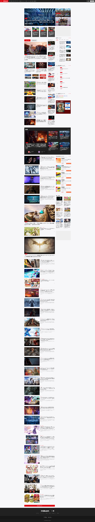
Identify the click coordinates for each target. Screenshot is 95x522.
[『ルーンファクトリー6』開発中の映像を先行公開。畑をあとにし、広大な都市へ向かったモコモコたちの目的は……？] (43, 29)
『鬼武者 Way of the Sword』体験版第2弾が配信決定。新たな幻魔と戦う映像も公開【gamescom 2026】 (47, 408)
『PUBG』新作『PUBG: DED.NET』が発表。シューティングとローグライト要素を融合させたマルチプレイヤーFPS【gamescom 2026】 (47, 261)
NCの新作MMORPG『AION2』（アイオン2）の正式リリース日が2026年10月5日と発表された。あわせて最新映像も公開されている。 (47, 169)
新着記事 (34, 40)
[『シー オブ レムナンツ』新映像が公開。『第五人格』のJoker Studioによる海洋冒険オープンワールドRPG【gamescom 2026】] (32, 322)
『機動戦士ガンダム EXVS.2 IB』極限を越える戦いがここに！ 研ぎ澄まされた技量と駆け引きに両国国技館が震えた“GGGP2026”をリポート (63, 23)
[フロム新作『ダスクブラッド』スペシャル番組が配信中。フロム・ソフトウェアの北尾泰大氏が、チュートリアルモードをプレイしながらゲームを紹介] (51, 85)
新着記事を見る (39, 505)
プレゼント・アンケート (51, 76)
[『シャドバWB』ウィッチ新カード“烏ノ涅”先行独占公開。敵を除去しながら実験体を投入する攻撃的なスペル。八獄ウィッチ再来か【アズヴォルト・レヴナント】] (51, 29)
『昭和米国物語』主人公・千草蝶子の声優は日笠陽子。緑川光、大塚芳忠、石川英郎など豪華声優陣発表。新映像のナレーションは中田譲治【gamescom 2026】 (41, 121)
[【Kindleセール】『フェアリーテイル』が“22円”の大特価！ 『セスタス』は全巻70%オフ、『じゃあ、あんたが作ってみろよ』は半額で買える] (59, 209)
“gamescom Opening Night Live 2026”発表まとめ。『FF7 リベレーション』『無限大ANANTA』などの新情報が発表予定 (39, 21)
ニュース (26, 18)
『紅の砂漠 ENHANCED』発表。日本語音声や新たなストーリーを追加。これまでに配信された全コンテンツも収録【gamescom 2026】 (62, 55)
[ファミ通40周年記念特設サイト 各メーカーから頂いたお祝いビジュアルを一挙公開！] (32, 283)
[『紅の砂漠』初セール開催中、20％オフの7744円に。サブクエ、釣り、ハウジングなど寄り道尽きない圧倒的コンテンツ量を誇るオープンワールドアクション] (32, 479)
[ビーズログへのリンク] (50, 517)
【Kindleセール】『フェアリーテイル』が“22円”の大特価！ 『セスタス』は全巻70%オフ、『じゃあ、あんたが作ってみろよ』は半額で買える (59, 214)
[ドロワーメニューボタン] (1, 1)
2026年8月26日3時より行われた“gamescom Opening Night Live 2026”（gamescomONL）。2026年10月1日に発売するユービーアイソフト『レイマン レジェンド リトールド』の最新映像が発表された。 (47, 293)
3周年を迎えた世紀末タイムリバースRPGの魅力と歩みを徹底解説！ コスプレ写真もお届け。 (47, 229)
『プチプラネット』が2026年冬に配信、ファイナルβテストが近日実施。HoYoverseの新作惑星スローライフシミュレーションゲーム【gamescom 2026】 (41, 113)
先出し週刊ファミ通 (58, 13)
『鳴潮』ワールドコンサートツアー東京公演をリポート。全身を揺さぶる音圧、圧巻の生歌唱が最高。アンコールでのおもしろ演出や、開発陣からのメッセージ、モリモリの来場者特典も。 (47, 440)
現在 (57, 39)
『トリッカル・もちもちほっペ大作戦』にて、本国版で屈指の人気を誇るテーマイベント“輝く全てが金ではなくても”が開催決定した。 (47, 488)
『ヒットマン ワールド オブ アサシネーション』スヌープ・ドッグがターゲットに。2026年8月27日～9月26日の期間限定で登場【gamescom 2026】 (47, 177)
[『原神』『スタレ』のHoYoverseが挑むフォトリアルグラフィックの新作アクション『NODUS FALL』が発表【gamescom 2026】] (68, 51)
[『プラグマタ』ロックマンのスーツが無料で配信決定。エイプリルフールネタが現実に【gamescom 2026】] (32, 332)
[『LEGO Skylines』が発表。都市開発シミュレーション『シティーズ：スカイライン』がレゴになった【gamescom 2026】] (30, 84)
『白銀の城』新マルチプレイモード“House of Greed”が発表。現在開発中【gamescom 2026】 (41, 106)
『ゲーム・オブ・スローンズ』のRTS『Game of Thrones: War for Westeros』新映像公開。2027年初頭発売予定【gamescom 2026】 (64, 137)
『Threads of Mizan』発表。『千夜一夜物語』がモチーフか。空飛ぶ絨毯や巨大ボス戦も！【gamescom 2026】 (39, 224)
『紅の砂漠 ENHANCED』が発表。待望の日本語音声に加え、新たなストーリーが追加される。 (47, 341)
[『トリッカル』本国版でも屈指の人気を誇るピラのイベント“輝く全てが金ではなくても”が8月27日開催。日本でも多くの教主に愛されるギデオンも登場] (32, 488)
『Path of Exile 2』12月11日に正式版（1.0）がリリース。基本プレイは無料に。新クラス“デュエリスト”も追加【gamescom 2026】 (41, 70)
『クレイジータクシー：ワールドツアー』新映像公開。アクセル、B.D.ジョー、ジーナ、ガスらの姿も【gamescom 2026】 (41, 90)
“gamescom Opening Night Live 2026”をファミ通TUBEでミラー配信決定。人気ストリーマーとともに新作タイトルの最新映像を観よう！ (51, 58)
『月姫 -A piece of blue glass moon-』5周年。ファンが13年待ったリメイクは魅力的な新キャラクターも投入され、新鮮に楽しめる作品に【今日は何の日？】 (47, 427)
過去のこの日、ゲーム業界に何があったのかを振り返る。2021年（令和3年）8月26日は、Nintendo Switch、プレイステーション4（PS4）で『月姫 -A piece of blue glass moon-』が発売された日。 (47, 430)
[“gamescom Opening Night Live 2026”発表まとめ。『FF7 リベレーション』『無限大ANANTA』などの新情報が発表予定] (39, 17)
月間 (64, 39)
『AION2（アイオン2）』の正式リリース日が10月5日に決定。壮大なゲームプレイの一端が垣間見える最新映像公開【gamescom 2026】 (47, 167)
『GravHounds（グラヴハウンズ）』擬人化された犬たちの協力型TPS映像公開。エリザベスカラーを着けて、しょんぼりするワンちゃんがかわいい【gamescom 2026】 (35, 57)
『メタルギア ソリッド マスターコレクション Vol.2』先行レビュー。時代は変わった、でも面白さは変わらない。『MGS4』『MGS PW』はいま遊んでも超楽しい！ (51, 48)
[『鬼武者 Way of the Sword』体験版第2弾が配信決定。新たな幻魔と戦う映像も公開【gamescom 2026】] (32, 410)
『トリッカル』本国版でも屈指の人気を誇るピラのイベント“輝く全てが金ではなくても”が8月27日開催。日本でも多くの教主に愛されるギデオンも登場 (47, 486)
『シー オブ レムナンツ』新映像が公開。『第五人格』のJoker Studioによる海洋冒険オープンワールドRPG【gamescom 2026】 (47, 320)
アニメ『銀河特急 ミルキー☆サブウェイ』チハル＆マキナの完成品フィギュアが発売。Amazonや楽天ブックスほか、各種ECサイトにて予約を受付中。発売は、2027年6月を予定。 (47, 449)
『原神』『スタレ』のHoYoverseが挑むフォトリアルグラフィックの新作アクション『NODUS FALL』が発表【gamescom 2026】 (62, 51)
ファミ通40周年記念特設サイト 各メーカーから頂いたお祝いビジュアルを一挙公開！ (47, 280)
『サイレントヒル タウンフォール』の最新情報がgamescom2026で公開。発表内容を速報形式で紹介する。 (47, 361)
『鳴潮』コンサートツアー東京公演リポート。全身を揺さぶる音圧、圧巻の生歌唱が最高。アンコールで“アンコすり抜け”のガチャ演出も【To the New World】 (47, 437)
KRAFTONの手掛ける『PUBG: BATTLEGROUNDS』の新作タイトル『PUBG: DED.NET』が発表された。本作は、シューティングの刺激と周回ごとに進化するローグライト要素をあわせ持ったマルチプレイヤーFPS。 (47, 263)
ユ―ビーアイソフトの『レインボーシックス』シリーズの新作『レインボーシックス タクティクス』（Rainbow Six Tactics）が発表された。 (47, 371)
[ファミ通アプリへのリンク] (45, 517)
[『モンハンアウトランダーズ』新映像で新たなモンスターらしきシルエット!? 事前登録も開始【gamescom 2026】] (68, 59)
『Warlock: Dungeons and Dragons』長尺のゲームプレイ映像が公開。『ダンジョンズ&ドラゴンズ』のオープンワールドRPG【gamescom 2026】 (47, 158)
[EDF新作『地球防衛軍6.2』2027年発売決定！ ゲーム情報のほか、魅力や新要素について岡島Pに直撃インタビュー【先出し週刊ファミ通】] (63, 12)
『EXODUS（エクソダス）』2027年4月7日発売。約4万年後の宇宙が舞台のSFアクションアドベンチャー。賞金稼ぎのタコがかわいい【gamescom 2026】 (47, 197)
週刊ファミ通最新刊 (60, 101)
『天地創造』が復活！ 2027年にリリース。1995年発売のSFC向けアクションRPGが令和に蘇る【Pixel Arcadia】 (27, 33)
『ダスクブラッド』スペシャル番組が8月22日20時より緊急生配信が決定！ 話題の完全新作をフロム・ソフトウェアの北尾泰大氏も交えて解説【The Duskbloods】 (51, 111)
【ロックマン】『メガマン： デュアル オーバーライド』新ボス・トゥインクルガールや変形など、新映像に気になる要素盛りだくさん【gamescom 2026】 (62, 47)
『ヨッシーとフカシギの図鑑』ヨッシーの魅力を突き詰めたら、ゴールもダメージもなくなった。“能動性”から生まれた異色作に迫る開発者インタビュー (67, 203)
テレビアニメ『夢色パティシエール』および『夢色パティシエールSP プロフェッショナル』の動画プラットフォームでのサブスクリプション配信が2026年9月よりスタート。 (47, 469)
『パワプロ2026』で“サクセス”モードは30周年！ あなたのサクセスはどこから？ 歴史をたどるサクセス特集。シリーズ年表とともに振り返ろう (67, 214)
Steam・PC (57, 97)
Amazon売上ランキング (60, 156)
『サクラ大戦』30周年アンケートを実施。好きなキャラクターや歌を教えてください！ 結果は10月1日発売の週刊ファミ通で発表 (51, 79)
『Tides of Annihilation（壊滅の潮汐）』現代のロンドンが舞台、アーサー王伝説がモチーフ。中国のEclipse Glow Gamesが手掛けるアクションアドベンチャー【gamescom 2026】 (47, 310)
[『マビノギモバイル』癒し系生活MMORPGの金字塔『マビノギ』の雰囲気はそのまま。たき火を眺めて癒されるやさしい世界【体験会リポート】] (35, 29)
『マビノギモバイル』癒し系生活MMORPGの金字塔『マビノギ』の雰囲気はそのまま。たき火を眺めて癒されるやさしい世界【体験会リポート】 (35, 33)
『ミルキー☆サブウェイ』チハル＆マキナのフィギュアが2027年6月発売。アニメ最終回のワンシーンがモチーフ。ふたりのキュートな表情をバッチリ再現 (47, 447)
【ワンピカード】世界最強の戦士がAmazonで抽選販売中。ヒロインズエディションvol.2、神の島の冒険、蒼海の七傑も (47, 496)
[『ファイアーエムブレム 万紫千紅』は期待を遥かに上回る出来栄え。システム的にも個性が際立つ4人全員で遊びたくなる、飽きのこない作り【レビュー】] (67, 220)
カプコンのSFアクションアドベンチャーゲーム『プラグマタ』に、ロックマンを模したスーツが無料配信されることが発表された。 (47, 331)
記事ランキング (58, 37)
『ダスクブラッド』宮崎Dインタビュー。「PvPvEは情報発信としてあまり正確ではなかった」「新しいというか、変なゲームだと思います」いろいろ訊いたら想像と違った (51, 122)
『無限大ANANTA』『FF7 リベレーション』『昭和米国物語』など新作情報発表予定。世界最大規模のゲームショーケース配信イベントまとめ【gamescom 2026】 (51, 69)
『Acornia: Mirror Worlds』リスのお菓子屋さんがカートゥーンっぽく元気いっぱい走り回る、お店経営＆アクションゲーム (53, 148)
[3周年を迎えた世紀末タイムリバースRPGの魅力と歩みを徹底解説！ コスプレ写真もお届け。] (32, 231)
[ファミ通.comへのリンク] (5, 1)
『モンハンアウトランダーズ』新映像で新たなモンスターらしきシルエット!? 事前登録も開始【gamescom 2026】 (62, 59)
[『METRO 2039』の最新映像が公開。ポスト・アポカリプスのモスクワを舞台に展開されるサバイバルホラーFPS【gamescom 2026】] (32, 189)
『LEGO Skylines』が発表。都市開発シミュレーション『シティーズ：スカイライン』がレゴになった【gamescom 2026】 (41, 83)
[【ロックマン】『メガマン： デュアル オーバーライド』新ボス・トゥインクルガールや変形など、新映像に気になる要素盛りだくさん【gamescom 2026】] (68, 46)
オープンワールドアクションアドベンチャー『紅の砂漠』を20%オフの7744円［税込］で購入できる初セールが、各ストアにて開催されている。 (47, 478)
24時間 (59, 39)
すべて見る (69, 65)
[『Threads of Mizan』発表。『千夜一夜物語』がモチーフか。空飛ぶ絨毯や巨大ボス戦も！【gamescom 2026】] (39, 213)
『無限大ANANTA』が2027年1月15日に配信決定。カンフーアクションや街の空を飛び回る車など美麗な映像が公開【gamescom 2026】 (47, 378)
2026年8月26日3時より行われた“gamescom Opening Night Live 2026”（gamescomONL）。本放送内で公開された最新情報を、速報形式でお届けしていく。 (47, 160)
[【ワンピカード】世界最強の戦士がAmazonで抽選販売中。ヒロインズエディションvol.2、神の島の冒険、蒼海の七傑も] (32, 498)
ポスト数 (67, 39)
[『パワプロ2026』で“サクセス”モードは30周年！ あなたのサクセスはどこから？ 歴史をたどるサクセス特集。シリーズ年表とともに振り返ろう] (67, 209)
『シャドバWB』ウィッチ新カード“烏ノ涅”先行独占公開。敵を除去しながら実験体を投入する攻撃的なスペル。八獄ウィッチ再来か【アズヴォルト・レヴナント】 (51, 33)
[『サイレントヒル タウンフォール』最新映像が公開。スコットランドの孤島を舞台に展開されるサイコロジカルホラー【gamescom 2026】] (32, 361)
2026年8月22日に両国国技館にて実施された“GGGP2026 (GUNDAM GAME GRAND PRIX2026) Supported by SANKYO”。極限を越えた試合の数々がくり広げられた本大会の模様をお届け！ (47, 459)
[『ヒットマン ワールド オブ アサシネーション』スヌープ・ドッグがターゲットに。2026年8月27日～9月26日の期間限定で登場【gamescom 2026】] (32, 179)
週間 (62, 39)
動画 (26, 129)
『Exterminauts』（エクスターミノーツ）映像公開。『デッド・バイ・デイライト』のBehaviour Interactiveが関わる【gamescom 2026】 (29, 70)
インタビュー (50, 97)
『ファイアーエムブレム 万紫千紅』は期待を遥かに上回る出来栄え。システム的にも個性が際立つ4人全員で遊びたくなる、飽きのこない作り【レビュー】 (67, 225)
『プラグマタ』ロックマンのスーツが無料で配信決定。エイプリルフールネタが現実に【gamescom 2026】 (47, 329)
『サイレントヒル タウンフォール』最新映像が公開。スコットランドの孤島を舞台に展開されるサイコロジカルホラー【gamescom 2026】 (47, 359)
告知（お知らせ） (50, 55)
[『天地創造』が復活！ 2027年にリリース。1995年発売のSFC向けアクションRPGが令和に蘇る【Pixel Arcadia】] (27, 29)
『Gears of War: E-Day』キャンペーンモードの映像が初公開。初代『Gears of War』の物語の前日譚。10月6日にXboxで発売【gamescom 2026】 (47, 349)
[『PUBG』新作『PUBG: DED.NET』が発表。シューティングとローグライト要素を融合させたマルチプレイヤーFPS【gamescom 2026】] (32, 263)
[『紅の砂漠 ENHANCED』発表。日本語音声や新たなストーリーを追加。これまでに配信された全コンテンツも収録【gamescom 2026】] (68, 55)
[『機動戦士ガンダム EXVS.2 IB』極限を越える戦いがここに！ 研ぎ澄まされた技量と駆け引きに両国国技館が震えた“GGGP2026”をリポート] (63, 21)
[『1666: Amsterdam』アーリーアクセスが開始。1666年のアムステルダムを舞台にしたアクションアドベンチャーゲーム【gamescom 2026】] (30, 99)
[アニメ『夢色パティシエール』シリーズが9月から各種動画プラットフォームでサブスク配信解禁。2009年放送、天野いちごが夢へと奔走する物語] (32, 469)
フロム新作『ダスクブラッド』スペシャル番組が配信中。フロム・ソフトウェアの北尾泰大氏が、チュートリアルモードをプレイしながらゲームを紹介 (51, 90)
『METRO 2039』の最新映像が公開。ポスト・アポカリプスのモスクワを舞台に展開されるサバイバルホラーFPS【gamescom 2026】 (47, 187)
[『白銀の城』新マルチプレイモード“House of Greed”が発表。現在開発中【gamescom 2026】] (30, 107)
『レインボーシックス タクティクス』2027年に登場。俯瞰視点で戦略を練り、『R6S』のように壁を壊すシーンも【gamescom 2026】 (47, 369)
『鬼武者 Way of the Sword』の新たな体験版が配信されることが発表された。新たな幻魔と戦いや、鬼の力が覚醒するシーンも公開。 (47, 410)
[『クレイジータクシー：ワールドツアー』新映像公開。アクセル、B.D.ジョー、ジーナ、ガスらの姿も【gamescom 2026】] (30, 92)
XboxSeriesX (61, 97)
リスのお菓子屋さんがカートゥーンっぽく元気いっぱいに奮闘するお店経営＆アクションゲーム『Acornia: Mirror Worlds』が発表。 (47, 400)
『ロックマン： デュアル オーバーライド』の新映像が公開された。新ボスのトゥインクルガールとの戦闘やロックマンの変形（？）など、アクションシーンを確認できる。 (47, 273)
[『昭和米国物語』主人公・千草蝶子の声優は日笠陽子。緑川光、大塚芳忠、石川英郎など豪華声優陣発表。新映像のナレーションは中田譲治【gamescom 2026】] (30, 122)
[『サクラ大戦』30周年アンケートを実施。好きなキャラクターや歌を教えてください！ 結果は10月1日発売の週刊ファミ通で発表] (51, 75)
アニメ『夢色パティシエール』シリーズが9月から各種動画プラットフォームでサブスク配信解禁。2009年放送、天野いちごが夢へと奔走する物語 (47, 467)
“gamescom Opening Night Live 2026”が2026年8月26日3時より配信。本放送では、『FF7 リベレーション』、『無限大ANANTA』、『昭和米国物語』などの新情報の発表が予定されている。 (47, 420)
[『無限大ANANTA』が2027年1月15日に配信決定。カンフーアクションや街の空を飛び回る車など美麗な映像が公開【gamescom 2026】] (32, 381)
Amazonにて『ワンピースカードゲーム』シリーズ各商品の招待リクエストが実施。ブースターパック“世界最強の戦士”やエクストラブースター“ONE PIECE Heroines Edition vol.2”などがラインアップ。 (47, 498)
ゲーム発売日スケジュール (60, 93)
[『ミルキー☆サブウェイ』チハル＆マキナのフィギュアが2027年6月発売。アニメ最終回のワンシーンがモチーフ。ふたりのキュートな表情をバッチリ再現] (32, 449)
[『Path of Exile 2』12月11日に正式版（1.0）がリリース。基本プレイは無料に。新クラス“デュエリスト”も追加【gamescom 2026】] (41, 65)
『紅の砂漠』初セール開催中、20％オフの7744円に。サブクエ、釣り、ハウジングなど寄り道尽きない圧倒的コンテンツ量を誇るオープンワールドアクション (47, 476)
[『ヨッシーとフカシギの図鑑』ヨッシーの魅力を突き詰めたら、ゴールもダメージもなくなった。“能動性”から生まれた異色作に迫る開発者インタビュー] (67, 198)
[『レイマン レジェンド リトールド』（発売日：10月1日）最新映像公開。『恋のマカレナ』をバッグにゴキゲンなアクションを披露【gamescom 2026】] (53, 133)
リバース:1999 (42, 227)
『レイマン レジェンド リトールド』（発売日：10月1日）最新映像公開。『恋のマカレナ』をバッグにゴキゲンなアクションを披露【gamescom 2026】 (53, 137)
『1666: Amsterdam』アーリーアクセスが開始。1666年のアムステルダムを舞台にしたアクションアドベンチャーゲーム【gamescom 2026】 (41, 98)
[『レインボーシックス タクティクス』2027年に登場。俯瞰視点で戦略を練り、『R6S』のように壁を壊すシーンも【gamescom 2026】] (32, 371)
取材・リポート (35, 30)
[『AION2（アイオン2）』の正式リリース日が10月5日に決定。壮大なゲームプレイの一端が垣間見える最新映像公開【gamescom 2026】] (32, 170)
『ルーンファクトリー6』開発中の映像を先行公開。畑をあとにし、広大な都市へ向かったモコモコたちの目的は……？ (43, 33)
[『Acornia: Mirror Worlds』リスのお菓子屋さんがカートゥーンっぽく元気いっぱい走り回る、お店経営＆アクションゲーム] (53, 145)
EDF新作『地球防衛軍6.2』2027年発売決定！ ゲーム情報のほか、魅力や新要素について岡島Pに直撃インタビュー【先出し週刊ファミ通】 (63, 15)
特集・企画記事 (50, 30)
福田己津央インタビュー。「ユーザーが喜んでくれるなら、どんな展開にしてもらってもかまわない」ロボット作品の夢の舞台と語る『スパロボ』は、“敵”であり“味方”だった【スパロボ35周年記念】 (51, 100)
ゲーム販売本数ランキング (60, 65)
